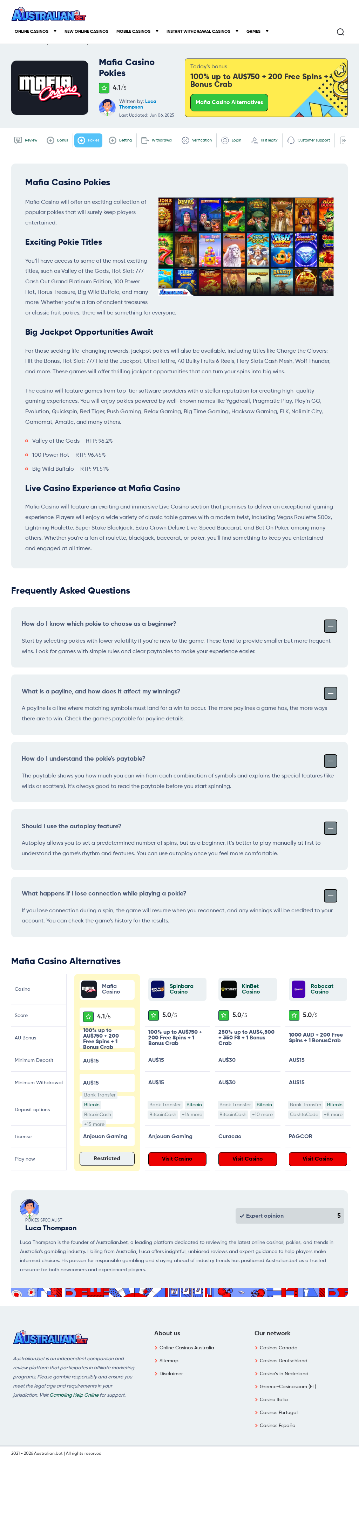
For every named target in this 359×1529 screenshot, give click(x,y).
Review (30, 140)
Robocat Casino (322, 989)
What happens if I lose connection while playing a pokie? (104, 894)
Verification (201, 140)
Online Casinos (32, 32)
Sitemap (169, 1360)
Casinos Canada (279, 1347)
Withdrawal (161, 140)
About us (167, 1333)
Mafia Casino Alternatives (229, 102)
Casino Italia (274, 1399)
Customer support (313, 140)
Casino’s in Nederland (284, 1373)
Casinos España (278, 1425)
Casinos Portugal (279, 1412)
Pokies (93, 140)
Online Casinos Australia (187, 1347)
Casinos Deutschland (283, 1360)
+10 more (262, 1114)
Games (254, 32)
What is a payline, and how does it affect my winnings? (101, 692)
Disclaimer (171, 1373)
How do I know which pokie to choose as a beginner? (99, 624)
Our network (272, 1333)
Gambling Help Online (74, 1395)
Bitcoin (92, 1104)
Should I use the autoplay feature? (72, 826)
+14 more (192, 1114)
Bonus (62, 140)
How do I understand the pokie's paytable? (83, 759)
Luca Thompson (51, 1228)
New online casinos (86, 32)
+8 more (333, 1114)
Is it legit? (269, 140)
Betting (125, 140)
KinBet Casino (251, 989)
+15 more (94, 1124)
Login (236, 140)
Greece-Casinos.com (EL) (288, 1386)
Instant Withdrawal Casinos (199, 32)
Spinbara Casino (182, 989)
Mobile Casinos (133, 32)
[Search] (340, 32)
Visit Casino (177, 1159)
